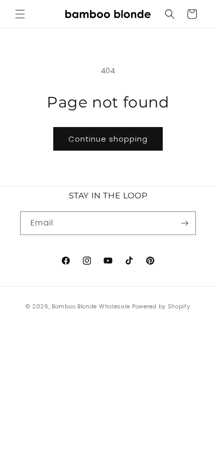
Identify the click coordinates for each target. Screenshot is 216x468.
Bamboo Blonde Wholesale (91, 306)
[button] (20, 14)
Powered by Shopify (161, 306)
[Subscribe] (184, 223)
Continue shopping (108, 139)
